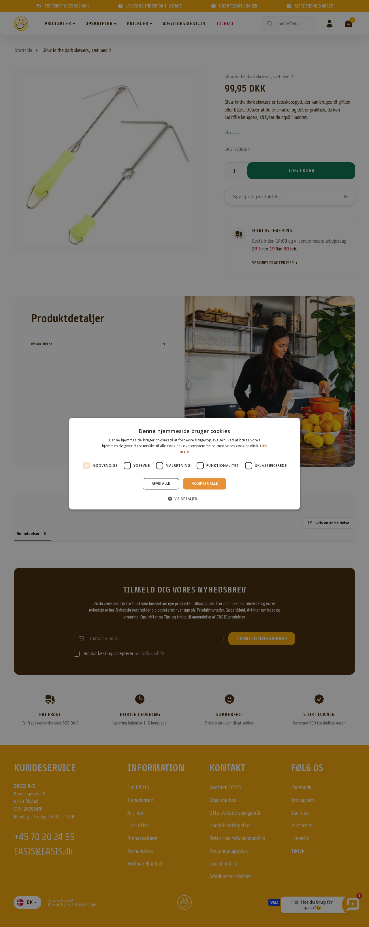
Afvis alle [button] (161, 483)
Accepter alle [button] (205, 483)
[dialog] (184, 463)
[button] (184, 498)
